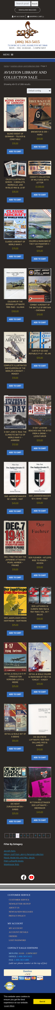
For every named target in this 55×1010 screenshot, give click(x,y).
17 (44, 835)
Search (34, 4)
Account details (18, 932)
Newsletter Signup (20, 904)
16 (40, 835)
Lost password (17, 940)
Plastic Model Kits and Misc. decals (19, 857)
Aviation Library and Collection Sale (24, 66)
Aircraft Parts (9, 851)
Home (6, 66)
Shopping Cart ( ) (36, 16)
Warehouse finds (11, 864)
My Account (19, 16)
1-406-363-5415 (24, 956)
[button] (6, 54)
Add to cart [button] (15, 151)
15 (35, 835)
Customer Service (19, 900)
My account (16, 928)
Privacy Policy (17, 916)
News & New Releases (27, 10)
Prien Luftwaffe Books (14, 861)
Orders (13, 936)
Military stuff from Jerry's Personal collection (23, 854)
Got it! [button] (42, 1001)
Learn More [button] (9, 1006)
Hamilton (27, 971)
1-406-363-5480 (21, 960)
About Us (14, 908)
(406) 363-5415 (27, 42)
